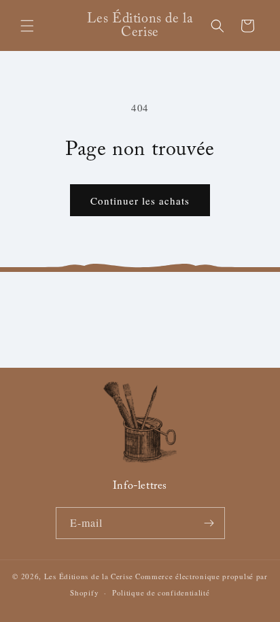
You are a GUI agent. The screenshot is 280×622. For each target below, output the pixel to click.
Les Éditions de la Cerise (88, 576)
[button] (27, 26)
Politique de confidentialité (161, 592)
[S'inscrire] (209, 523)
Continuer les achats (140, 200)
